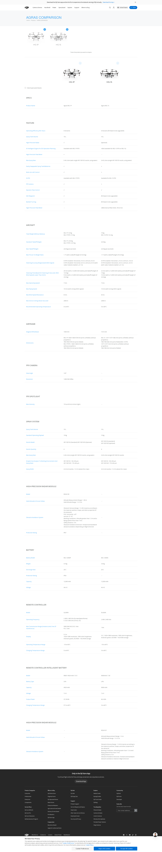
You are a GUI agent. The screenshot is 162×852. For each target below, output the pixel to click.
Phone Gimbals (97, 810)
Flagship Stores (52, 796)
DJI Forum (119, 796)
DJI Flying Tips (74, 796)
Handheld (47, 7)
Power (54, 7)
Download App (81, 781)
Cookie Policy (89, 845)
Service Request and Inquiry (78, 807)
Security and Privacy (76, 819)
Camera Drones (37, 7)
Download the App (108, 2)
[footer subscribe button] (135, 810)
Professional (28, 796)
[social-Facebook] (123, 835)
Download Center (75, 816)
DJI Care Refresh (29, 810)
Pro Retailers (51, 814)
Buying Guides (97, 796)
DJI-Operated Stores (53, 799)
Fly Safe (73, 793)
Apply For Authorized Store (54, 828)
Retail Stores (51, 802)
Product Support (75, 804)
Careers (50, 835)
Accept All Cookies (126, 849)
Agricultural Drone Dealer (54, 808)
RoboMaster (67, 835)
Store (134, 7)
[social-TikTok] (133, 835)
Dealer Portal (58, 835)
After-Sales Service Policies (78, 813)
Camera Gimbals (98, 813)
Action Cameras (98, 816)
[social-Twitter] (127, 835)
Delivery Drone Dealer (53, 811)
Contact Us (43, 835)
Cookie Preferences (68, 843)
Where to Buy (85, 7)
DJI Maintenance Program (31, 819)
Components (28, 802)
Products (33, 20)
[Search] (110, 7)
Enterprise (27, 799)
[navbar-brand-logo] (29, 8)
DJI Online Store (52, 793)
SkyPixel (119, 793)
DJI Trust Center (98, 799)
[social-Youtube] (129, 835)
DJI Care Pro (28, 813)
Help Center (74, 810)
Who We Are (35, 835)
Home (28, 20)
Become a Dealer (52, 825)
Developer (119, 799)
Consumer (27, 793)
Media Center (97, 793)
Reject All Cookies (104, 849)
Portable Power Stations (100, 822)
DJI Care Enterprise (29, 816)
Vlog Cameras (97, 825)
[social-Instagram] (135, 835)
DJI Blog (96, 802)
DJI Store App (51, 817)
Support (76, 7)
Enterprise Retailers (53, 805)
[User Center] (114, 7)
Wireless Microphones (99, 819)
